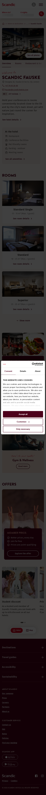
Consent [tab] (8, 371)
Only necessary (23, 429)
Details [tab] (23, 371)
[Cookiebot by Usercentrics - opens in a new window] (32, 364)
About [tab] (38, 371)
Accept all (23, 414)
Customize (21, 422)
